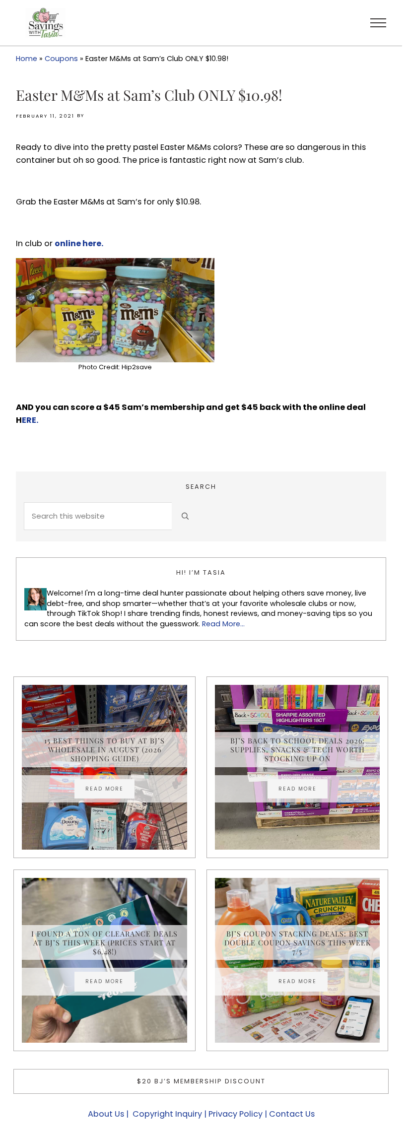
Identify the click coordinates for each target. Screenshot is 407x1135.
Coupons (61, 59)
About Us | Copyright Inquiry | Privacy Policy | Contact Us (201, 1114)
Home (26, 59)
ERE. (30, 420)
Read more (110, 790)
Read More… (223, 624)
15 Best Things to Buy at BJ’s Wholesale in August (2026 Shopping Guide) (104, 749)
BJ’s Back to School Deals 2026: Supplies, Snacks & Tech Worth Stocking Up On (297, 749)
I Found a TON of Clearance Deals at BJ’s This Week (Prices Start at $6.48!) (104, 942)
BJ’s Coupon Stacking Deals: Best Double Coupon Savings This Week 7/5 (297, 942)
